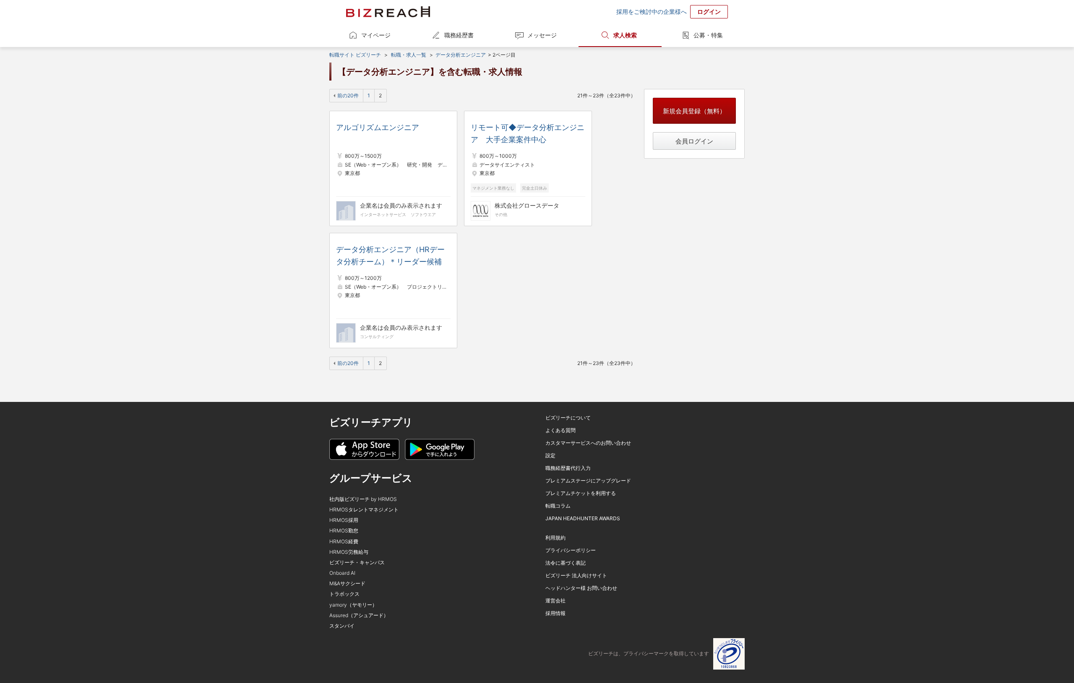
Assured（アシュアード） (358, 615)
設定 (550, 455)
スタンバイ (342, 626)
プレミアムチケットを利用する (580, 493)
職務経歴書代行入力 (568, 468)
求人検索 (625, 35)
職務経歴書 (459, 35)
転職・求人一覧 (408, 55)
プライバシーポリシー (570, 550)
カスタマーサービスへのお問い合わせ (588, 443)
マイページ (376, 35)
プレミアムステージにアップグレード (588, 480)
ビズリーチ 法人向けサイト (576, 575)
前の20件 (348, 95)
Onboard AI (342, 573)
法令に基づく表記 (565, 563)
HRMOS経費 (343, 541)
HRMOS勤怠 (343, 530)
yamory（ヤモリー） (353, 605)
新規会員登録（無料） (694, 111)
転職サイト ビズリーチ (355, 55)
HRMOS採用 (343, 520)
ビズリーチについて (568, 417)
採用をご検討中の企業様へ (651, 11)
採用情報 (555, 613)
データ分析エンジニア (460, 55)
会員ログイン (694, 141)
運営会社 (555, 600)
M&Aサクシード (347, 583)
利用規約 (555, 537)
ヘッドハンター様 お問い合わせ (581, 588)
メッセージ (542, 35)
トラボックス (344, 594)
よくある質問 (560, 430)
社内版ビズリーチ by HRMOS (363, 499)
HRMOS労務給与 (348, 552)
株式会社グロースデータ (527, 205)
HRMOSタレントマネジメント (364, 509)
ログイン (709, 11)
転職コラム (558, 506)
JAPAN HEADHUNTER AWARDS (582, 518)
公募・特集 (708, 35)
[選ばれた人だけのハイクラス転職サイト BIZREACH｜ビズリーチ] (388, 11)
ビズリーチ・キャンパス (357, 562)
